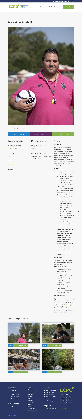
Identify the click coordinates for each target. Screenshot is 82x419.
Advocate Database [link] (51, 390)
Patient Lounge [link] (50, 401)
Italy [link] (9, 156)
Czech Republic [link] (32, 392)
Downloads (62, 134)
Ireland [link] (30, 396)
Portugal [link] (30, 400)
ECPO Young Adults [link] (51, 396)
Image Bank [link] (49, 7)
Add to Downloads (40, 134)
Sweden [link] (30, 406)
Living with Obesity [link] (51, 408)
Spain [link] (29, 404)
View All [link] (26, 318)
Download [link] (18, 134)
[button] (68, 1)
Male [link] (9, 172)
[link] (18, 6)
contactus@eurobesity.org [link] (66, 305)
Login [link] (12, 406)
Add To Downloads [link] (20, 345)
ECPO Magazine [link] (50, 392)
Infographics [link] (49, 399)
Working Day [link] (14, 399)
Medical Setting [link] (15, 394)
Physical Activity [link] (12, 148)
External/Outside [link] (12, 164)
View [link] (10, 345)
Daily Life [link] (13, 390)
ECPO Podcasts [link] (50, 394)
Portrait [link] (33, 148)
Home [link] (42, 7)
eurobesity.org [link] (69, 7)
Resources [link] (57, 7)
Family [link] (12, 392)
